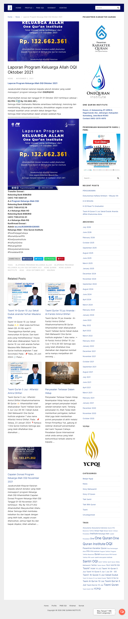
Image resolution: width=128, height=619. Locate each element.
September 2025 (90, 248)
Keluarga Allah (103, 534)
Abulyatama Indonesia (99, 528)
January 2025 (88, 268)
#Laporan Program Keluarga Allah (34, 265)
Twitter (39, 259)
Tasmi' (86, 568)
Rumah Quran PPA (106, 554)
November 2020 (89, 413)
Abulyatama (87, 528)
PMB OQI (40, 8)
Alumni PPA (111, 528)
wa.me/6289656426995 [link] (27, 226)
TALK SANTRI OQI (113, 565)
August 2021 (88, 372)
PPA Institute (94, 551)
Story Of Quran (89, 494)
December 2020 (89, 408)
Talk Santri (87, 499)
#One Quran (50, 268)
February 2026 (89, 237)
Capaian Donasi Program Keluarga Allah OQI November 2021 (23, 478)
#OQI (22, 270)
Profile (28, 8)
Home (18, 8)
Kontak (63, 8)
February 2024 (89, 310)
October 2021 (88, 361)
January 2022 (88, 346)
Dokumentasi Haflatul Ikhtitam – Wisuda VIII (100, 196)
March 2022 (87, 336)
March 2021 (87, 392)
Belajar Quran (108, 531)
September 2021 (89, 367)
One (92, 538)
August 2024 (88, 289)
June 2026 (87, 232)
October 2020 (88, 418)
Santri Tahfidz (102, 562)
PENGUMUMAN (89, 191)
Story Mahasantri (90, 489)
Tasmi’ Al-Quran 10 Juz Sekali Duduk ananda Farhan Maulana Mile (24, 314)
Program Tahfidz (105, 551)
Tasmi (85, 510)
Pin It (61, 259)
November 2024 (89, 279)
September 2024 (90, 284)
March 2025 (88, 263)
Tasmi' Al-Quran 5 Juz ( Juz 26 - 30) (101, 572)
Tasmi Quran (111, 584)
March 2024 (88, 305)
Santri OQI (90, 561)
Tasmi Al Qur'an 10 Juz (93, 581)
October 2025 (88, 243)
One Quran (103, 538)
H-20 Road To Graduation (93, 206)
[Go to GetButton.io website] (122, 616)
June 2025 (87, 258)
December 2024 (89, 274)
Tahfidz (94, 565)
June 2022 (87, 320)
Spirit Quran (111, 562)
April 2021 (87, 387)
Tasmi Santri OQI (88, 589)
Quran (97, 554)
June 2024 (87, 294)
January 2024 (88, 315)
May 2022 (87, 325)
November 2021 (89, 356)
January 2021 (88, 403)
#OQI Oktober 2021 (35, 270)
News (18, 17)
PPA (88, 551)
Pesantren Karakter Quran (95, 548)
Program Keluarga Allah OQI (25, 201)
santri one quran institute (103, 557)
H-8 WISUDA (88, 201)
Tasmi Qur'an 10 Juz (95, 585)
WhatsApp (50, 259)
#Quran (51, 270)
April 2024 (87, 299)
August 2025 (88, 253)
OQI (109, 544)
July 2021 (87, 377)
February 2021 (88, 398)
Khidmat (52, 8)
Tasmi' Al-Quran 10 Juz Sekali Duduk (94, 578)
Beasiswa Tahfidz (88, 531)
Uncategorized (89, 515)
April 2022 (87, 330)
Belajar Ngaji (88, 479)
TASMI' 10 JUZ (95, 569)
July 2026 (87, 227)
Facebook (28, 259)
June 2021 (87, 382)
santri (92, 557)
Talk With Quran (89, 504)
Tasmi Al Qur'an (112, 578)
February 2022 (89, 341)
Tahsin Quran (101, 565)
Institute (94, 533)
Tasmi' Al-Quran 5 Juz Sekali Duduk (100, 575)
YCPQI (97, 588)
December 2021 (89, 351)
